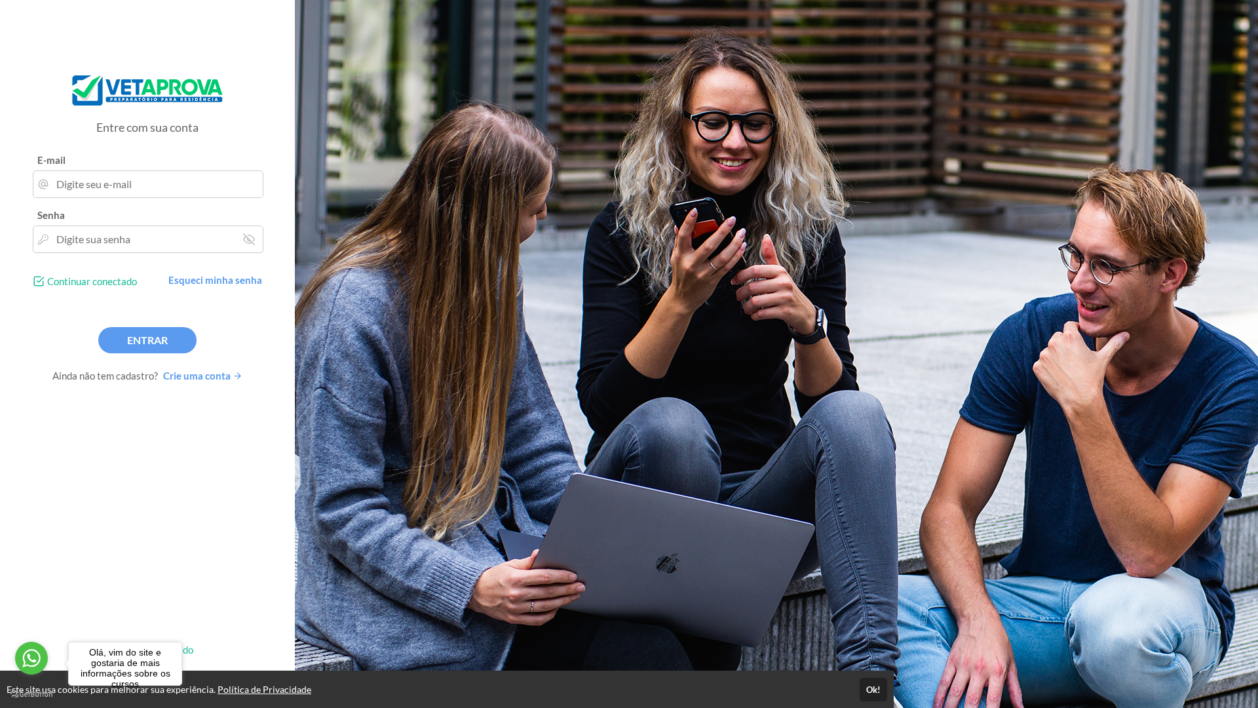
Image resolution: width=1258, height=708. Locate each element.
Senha (51, 215)
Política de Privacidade (264, 689)
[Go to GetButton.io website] (31, 694)
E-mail (51, 160)
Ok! (873, 689)
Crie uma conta (198, 376)
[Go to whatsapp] (31, 658)
